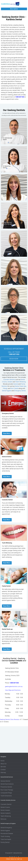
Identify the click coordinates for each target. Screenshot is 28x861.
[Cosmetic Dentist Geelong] (14, 489)
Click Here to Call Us (14, 859)
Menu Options (14, 9)
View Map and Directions (13, 690)
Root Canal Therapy (7, 790)
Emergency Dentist (8, 413)
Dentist (16, 32)
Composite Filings (6, 793)
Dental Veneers (5, 810)
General (15, 384)
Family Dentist (6, 586)
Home (2, 761)
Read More (6, 433)
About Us (3, 764)
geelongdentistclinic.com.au (14, 686)
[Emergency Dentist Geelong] (14, 403)
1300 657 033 (19, 97)
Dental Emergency (6, 827)
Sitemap (3, 772)
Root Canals (14, 388)
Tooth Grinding (5, 836)
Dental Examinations (7, 784)
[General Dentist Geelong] (14, 446)
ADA (13, 62)
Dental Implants (6, 813)
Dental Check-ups (7, 629)
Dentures (3, 819)
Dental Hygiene (6, 390)
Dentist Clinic (5, 27)
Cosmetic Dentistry (9, 379)
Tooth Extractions (6, 796)
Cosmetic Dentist (7, 500)
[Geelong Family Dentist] (14, 575)
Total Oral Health (6, 839)
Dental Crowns (5, 807)
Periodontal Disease (7, 833)
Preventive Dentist (6, 787)
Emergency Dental (20, 390)
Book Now (14, 359)
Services (3, 766)
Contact (3, 769)
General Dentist (7, 456)
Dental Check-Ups (20, 386)
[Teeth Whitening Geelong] (14, 532)
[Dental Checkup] (14, 619)
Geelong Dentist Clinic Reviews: (10, 719)
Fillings (5, 388)
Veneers (10, 382)
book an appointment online (9, 99)
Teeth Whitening (21, 382)
